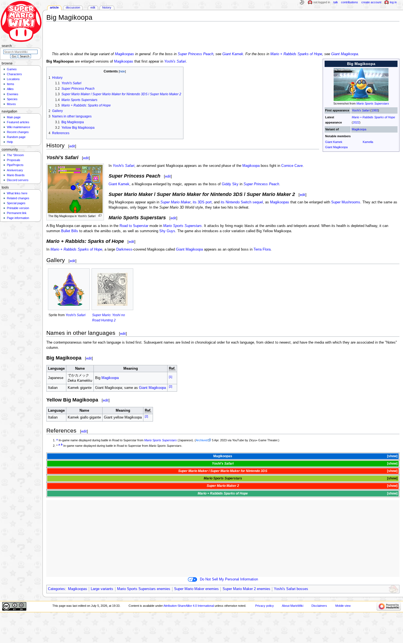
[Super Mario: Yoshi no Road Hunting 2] (112, 289)
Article (54, 7)
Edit (92, 7)
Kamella (368, 142)
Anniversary (15, 170)
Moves (11, 104)
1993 (374, 110)
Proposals (13, 160)
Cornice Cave (292, 166)
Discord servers (18, 180)
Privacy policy (264, 605)
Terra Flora (262, 249)
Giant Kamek (232, 54)
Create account (371, 2)
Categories (56, 589)
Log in (393, 2)
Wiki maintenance (18, 127)
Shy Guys (167, 231)
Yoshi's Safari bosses (291, 589)
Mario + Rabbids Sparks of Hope (296, 54)
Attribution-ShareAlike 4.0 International (188, 605)
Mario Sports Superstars (372, 103)
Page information (18, 218)
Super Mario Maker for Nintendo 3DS (238, 471)
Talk (335, 2)
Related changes (18, 198)
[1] (170, 376)
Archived (202, 440)
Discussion (73, 7)
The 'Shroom (15, 155)
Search (7, 45)
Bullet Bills (69, 231)
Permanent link (17, 213)
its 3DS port (202, 202)
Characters (14, 74)
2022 (356, 122)
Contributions (349, 2)
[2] (170, 386)
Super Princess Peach (195, 54)
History (106, 7)
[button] (392, 456)
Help (10, 142)
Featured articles (18, 122)
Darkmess (124, 249)
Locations (13, 79)
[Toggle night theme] (302, 2)
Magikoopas (124, 54)
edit (72, 146)
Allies (10, 89)
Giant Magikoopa (344, 54)
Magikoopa (359, 129)
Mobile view (343, 605)
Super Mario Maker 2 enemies (246, 589)
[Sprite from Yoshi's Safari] (68, 289)
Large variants (102, 589)
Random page (16, 137)
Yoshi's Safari (361, 110)
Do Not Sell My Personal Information (229, 579)
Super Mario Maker (175, 202)
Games (12, 69)
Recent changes (18, 132)
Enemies (12, 94)
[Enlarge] (100, 215)
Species (12, 99)
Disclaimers (319, 605)
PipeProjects (15, 165)
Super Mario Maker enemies (196, 589)
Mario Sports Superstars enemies (143, 589)
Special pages (16, 203)
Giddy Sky (230, 184)
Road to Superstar (134, 226)
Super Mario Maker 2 (223, 486)
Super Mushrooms (345, 202)
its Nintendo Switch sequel (242, 202)
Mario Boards (16, 175)
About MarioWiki (292, 605)
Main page (14, 117)
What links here (17, 193)
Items (10, 84)
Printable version (18, 208)
